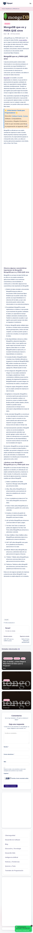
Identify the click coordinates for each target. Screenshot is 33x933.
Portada (3, 8)
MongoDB (7, 23)
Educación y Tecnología (13, 848)
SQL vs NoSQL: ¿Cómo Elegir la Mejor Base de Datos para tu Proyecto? (14, 664)
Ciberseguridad (10, 835)
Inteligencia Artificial (11, 857)
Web (5, 761)
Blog (6, 844)
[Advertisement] (16, 205)
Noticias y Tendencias (12, 862)
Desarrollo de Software (12, 840)
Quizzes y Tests (10, 866)
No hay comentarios (16, 33)
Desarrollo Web (10, 853)
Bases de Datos (8, 658)
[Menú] (30, 3)
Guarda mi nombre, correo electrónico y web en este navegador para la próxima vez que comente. (15, 770)
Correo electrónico (9, 754)
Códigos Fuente (17, 116)
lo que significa (23, 40)
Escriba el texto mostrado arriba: (20, 778)
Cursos (25, 116)
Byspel (7, 628)
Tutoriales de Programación (14, 870)
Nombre (6, 746)
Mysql (23, 658)
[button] (10, 631)
